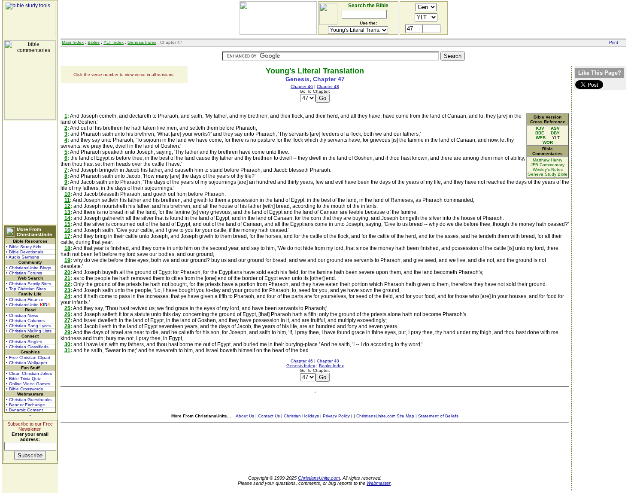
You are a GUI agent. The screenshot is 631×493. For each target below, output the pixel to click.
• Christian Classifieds (27, 346)
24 (67, 296)
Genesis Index (141, 42)
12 (67, 206)
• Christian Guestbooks (29, 399)
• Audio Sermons (22, 257)
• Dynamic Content (24, 410)
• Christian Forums (24, 273)
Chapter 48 (328, 86)
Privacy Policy (336, 416)
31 (67, 350)
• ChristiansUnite (28, 304)
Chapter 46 (302, 86)
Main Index (73, 42)
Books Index (331, 365)
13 (67, 212)
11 (67, 200)
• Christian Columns (25, 320)
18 (67, 248)
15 (67, 224)
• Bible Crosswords (24, 388)
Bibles (94, 42)
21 (67, 278)
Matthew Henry (547, 160)
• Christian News (22, 315)
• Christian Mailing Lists (29, 331)
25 (67, 308)
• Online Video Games (28, 383)
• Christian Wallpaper (26, 362)
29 (67, 332)
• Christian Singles (24, 341)
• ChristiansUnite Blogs (28, 267)
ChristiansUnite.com (319, 478)
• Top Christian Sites (26, 288)
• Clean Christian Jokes (29, 373)
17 (67, 236)
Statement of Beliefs (438, 416)
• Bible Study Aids (23, 246)
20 (67, 272)
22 (67, 284)
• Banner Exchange (25, 404)
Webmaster (379, 483)
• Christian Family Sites (28, 283)
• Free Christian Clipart (28, 357)
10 (67, 194)
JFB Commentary (547, 164)
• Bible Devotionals (24, 252)
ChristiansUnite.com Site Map (385, 416)
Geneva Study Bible (547, 174)
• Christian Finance (24, 299)
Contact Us (269, 416)
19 (67, 260)
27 (67, 320)
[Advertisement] (30, 172)
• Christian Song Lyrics (28, 325)
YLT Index (113, 42)
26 (67, 314)
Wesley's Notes (548, 169)
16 (67, 230)
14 (67, 218)
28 (67, 326)
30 (67, 344)
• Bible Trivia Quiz (23, 378)
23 (67, 290)
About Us (245, 416)
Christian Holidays (301, 416)
